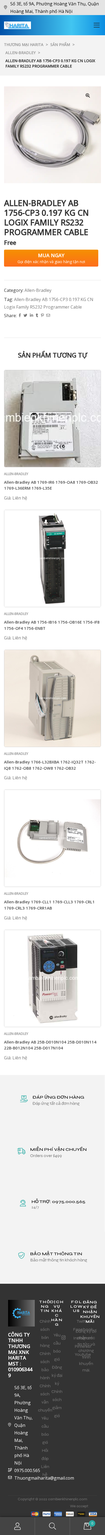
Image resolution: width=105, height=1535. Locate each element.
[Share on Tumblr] (37, 316)
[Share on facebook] (20, 316)
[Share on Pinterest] (42, 316)
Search (52, 1526)
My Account (17, 1526)
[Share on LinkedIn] (31, 316)
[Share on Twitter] (25, 316)
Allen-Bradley (37, 290)
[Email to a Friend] (48, 316)
